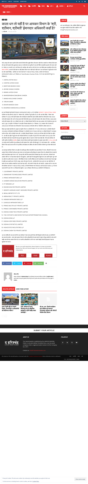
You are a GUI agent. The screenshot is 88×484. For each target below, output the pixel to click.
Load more (72, 109)
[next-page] (6, 316)
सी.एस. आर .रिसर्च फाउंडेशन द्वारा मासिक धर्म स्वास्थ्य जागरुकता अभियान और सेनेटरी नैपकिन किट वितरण (48, 309)
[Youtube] (85, 1)
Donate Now (23, 1)
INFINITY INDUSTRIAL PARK (47, 112)
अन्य (51, 6)
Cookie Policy (35, 481)
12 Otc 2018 (51, 140)
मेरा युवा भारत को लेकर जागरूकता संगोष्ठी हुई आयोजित (78, 58)
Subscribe (16, 1)
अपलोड (61, 6)
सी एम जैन (5, 31)
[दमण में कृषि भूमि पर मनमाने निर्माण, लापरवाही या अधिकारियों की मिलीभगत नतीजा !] (10, 299)
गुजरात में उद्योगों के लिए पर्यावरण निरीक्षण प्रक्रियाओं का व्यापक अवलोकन (78, 101)
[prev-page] (3, 316)
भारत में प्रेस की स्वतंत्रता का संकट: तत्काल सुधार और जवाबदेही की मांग (77, 93)
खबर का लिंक (5, 69)
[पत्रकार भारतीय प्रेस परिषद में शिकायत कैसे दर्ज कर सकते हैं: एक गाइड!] (64, 86)
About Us (4, 1)
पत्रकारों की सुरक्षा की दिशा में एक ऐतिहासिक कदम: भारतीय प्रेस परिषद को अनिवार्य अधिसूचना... (77, 68)
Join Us (10, 1)
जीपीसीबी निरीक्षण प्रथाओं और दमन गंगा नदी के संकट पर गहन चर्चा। (77, 77)
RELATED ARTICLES (8, 289)
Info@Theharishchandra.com (37, 350)
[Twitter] (82, 1)
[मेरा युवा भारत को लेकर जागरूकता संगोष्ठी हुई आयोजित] (64, 60)
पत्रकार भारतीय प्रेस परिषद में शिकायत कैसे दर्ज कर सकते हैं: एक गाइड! (77, 85)
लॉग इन (71, 6)
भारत (24, 6)
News (8, 12)
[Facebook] (76, 1)
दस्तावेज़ (15, 140)
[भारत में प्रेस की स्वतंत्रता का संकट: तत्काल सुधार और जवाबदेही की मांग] (64, 94)
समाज (43, 6)
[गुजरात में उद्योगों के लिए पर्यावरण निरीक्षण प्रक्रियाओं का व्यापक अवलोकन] (64, 102)
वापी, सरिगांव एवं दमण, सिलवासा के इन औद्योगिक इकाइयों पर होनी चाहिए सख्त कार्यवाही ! (28, 309)
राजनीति (33, 6)
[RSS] (79, 1)
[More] (46, 263)
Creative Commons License (35, 356)
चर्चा (6, 19)
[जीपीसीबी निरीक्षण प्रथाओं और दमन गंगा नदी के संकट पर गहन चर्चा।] (64, 78)
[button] (84, 6)
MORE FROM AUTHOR (22, 289)
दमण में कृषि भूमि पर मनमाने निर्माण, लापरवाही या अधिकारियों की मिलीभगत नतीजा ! (10, 308)
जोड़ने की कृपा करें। (67, 138)
